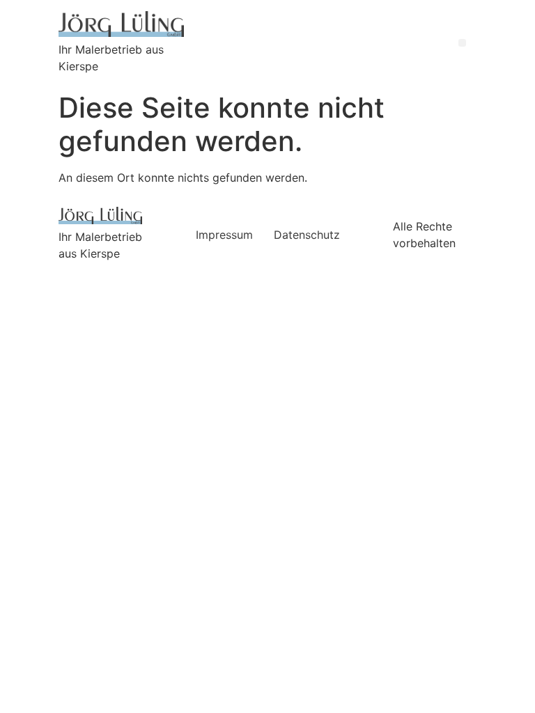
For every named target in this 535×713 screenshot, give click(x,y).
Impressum (224, 235)
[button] (462, 43)
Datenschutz (307, 235)
